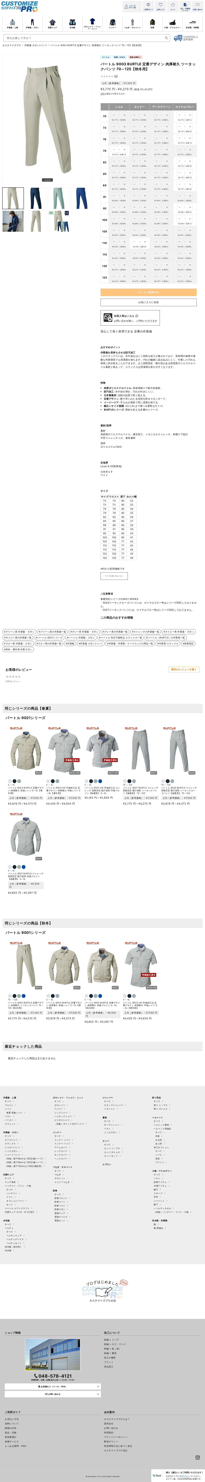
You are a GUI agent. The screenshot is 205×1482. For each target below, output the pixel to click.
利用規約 (108, 1432)
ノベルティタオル (162, 1208)
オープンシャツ (111, 1125)
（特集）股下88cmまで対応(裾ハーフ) (24, 1158)
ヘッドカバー (61, 1158)
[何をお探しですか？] (166, 37)
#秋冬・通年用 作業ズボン (18, 649)
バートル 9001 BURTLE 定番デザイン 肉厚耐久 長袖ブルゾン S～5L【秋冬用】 (102, 1005)
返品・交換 (10, 1432)
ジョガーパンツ (12, 1147)
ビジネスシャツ (62, 1120)
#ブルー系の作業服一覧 (49, 643)
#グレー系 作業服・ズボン (84, 631)
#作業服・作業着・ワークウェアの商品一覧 (130, 643)
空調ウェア (52, 27)
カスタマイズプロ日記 (115, 1450)
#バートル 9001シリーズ (49, 637)
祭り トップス (161, 1105)
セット (9, 1204)
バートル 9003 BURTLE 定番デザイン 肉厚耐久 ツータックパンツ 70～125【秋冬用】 (26, 1005)
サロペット (59, 1178)
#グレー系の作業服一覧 (115, 631)
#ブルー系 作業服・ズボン (18, 643)
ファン (9, 1197)
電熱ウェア (59, 1213)
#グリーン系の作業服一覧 (52, 631)
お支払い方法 (12, 1419)
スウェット (10, 1124)
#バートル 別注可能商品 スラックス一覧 (120, 637)
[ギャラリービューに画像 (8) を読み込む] (59, 221)
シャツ (8, 1108)
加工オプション (161, 1147)
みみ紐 (158, 1140)
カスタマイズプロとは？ (117, 1419)
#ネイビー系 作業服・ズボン (179, 631)
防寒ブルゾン (61, 1198)
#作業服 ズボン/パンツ (91, 643)
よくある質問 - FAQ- (16, 1446)
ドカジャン (109, 1108)
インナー (112, 27)
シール (158, 1154)
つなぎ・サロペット (132, 27)
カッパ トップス (112, 1148)
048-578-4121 (55, 1376)
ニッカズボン (11, 1151)
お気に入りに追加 (148, 302)
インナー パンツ (62, 1143)
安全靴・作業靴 (192, 27)
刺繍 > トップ (111, 1339)
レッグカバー (61, 1151)
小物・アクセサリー (172, 27)
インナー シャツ (62, 1140)
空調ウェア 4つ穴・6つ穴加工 (19, 1212)
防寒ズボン (59, 1209)
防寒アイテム (160, 1182)
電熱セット (59, 1220)
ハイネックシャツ (63, 1116)
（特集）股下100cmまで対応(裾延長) (23, 1166)
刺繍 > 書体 (110, 1353)
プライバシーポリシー (115, 1437)
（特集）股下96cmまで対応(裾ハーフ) (24, 1162)
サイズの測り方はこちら (114, 576)
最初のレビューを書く (184, 669)
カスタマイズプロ (11, 45)
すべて (8, 1101)
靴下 (156, 1204)
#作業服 (70, 643)
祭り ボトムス (161, 1108)
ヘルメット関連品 (162, 1128)
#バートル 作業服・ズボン (81, 637)
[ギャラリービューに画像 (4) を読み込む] (59, 198)
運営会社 (108, 1423)
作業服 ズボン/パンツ (36, 45)
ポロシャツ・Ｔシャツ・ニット (92, 27)
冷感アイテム (160, 1185)
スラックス (10, 1143)
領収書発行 (10, 1437)
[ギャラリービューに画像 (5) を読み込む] (81, 198)
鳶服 (104, 1117)
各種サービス (12, 1441)
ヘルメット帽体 (161, 1125)
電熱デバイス (61, 1217)
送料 (103, 94)
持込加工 (108, 1366)
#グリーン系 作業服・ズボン (19, 631)
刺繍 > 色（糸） (112, 1348)
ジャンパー (107, 1097)
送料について (12, 1423)
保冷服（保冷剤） (13, 1246)
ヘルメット (157, 1117)
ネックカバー (61, 1154)
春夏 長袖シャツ (14, 1112)
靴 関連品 (158, 1228)
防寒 (152, 27)
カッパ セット (111, 1156)
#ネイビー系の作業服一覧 (17, 637)
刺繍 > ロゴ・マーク (115, 1344)
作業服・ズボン (32, 27)
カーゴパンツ (11, 1140)
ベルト (157, 1178)
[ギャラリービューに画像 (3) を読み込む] (36, 198)
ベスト (8, 1116)
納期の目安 (10, 1428)
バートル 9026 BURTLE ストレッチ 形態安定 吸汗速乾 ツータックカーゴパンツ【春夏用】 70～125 (179, 790)
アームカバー (61, 1147)
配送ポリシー (111, 1441)
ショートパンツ (12, 1154)
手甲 (156, 1197)
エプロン (106, 1164)
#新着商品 (188, 643)
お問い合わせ (111, 1428)
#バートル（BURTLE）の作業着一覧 (165, 637)
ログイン (183, 1475)
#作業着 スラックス (167, 643)
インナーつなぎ (62, 1182)
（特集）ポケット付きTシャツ (69, 1124)
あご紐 (158, 1143)
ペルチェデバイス (15, 1239)
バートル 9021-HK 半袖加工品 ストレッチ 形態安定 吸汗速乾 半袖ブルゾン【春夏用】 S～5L (102, 790)
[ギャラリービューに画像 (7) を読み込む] (36, 221)
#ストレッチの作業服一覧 (145, 631)
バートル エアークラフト (17, 1208)
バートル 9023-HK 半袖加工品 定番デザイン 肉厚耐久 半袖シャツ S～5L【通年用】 (63, 790)
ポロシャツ (59, 1105)
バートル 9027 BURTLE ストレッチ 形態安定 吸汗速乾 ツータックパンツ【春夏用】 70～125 (141, 790)
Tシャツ (58, 1108)
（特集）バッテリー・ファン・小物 (171, 1212)
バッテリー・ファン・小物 (18, 1185)
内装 (157, 1136)
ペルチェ (9, 1228)
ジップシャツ (61, 1112)
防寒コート (59, 1201)
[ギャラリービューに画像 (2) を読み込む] (13, 198)
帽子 (156, 1189)
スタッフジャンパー (114, 1105)
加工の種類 (110, 1357)
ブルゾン (9, 1105)
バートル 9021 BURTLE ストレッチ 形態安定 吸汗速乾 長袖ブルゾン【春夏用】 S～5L (25, 876)
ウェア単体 (10, 1182)
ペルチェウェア (14, 1235)
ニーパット (159, 1201)
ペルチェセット (14, 1243)
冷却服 (72, 27)
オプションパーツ (15, 1201)
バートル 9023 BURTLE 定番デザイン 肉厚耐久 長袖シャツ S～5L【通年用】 (26, 790)
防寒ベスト (59, 1205)
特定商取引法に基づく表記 (118, 1446)
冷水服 (8, 1250)
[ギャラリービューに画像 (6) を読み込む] (13, 221)
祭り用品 (156, 1097)
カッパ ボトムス (112, 1152)
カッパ (105, 1141)
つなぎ (57, 1174)
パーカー (9, 1120)
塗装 (157, 1158)
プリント (159, 1162)
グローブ (158, 1193)
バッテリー (11, 1193)
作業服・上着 (12, 27)
